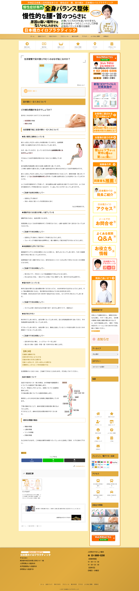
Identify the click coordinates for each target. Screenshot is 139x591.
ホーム (42, 584)
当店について (49, 584)
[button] (74, 460)
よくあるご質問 (88, 584)
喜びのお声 (74, 584)
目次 (30, 91)
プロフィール (66, 584)
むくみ (24, 452)
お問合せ (96, 584)
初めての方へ (57, 584)
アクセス (80, 584)
